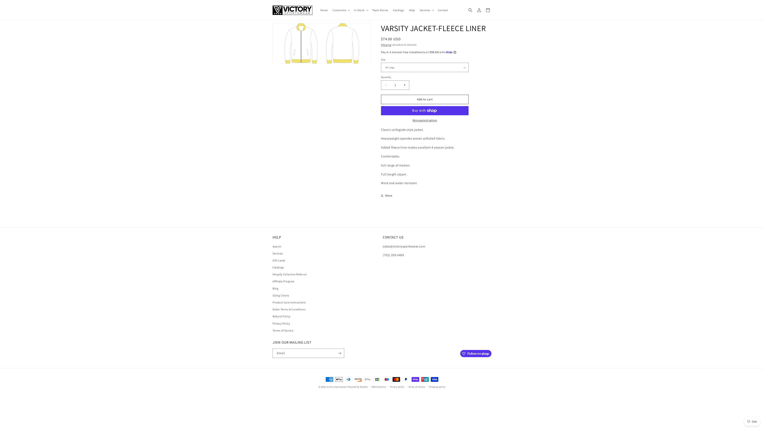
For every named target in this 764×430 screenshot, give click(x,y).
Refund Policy (281, 316)
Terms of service (416, 386)
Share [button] (388, 195)
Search (277, 246)
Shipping (386, 44)
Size (383, 59)
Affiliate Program (283, 281)
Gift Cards (279, 260)
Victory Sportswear (337, 386)
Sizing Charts (281, 295)
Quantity (386, 77)
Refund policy (379, 386)
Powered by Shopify (357, 386)
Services (278, 253)
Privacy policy (397, 386)
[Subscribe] (339, 353)
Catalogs (278, 267)
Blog (275, 288)
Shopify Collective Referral (290, 274)
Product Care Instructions (289, 302)
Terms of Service (283, 330)
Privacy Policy (281, 323)
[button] (341, 10)
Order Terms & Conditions (289, 309)
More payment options (425, 120)
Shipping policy (437, 386)
